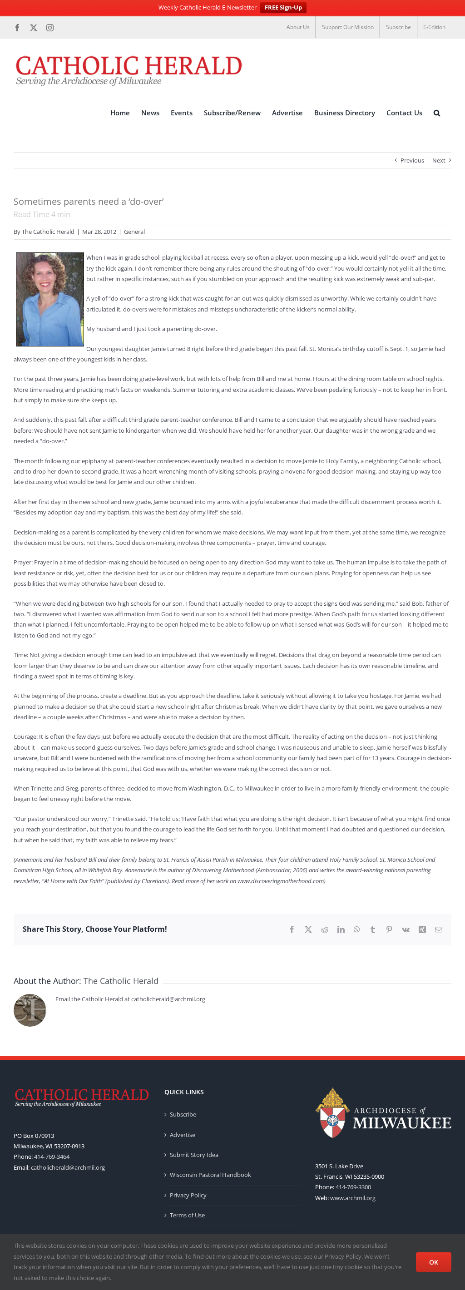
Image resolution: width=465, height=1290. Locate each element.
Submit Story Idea (194, 1155)
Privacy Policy (188, 1195)
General (134, 231)
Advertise (182, 1135)
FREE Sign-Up (283, 7)
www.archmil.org (353, 1198)
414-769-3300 (353, 1187)
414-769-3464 (51, 1156)
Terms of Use (187, 1215)
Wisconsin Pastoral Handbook (210, 1175)
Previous (412, 160)
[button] (437, 113)
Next (438, 160)
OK (433, 1262)
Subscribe (183, 1114)
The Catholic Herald (48, 231)
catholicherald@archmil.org (68, 1167)
